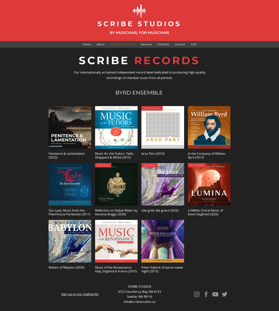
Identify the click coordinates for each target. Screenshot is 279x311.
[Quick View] (70, 127)
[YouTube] (215, 294)
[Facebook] (206, 294)
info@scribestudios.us (139, 302)
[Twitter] (224, 294)
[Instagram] (196, 294)
